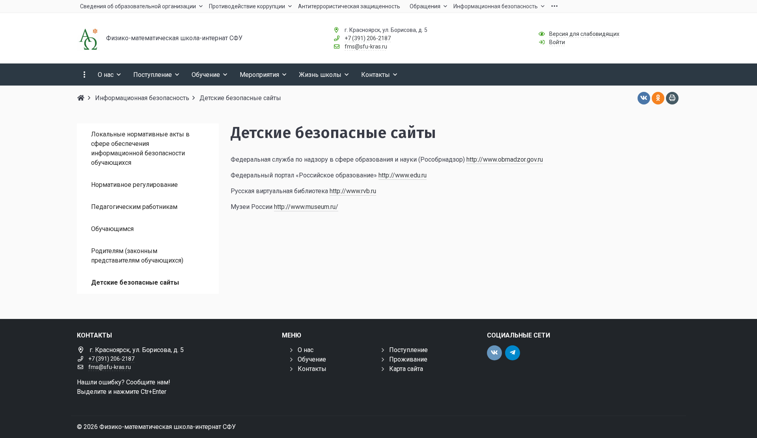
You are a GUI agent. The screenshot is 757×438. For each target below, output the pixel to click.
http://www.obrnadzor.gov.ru (504, 159)
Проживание (408, 359)
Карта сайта (406, 369)
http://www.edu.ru (402, 175)
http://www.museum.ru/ (306, 207)
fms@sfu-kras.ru (366, 46)
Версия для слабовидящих (584, 34)
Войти (557, 42)
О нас (305, 350)
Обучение (312, 359)
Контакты (312, 369)
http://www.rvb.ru (353, 191)
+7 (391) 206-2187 (368, 38)
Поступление (408, 350)
